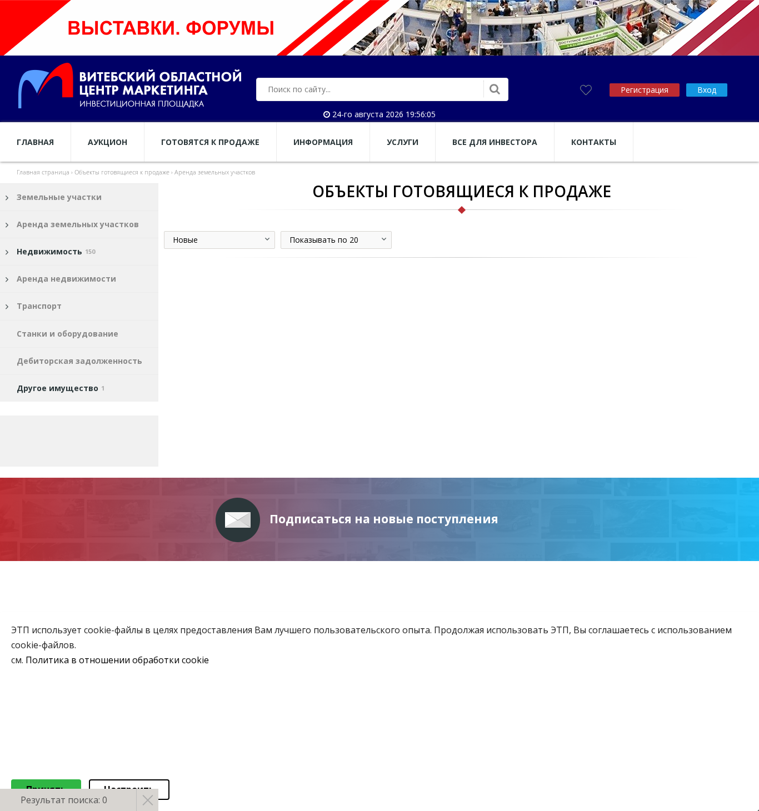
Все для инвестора (494, 142)
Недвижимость (56, 251)
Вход (706, 89)
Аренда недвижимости (66, 278)
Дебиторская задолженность (79, 361)
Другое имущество (60, 388)
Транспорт (39, 306)
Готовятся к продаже (210, 142)
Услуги (402, 142)
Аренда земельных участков (78, 224)
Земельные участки (59, 197)
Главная (35, 142)
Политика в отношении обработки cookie (117, 660)
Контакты (593, 142)
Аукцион (107, 142)
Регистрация (644, 89)
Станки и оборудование (67, 333)
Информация (323, 142)
